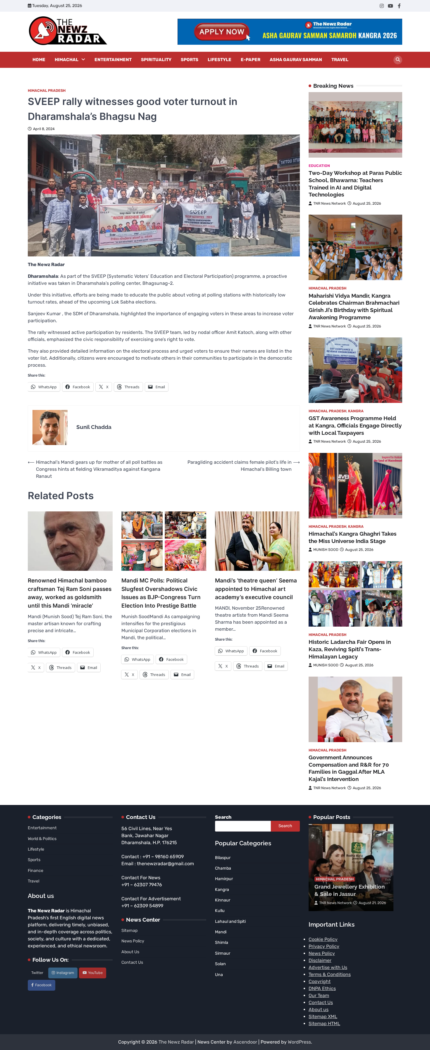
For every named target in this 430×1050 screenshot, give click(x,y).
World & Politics (42, 838)
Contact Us (132, 962)
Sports (189, 59)
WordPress (299, 1042)
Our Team (319, 995)
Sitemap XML (323, 1016)
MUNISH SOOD (325, 549)
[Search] (397, 60)
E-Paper (250, 59)
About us (318, 1009)
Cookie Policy (323, 939)
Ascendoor (245, 1042)
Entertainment (113, 59)
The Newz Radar (176, 1042)
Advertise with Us (328, 967)
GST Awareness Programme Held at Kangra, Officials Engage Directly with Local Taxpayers (355, 425)
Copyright (320, 981)
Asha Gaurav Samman (296, 59)
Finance (35, 870)
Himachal (66, 59)
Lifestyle (219, 59)
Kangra (356, 411)
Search (223, 817)
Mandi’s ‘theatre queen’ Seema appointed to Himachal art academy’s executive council (256, 589)
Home (38, 59)
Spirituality (156, 59)
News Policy (132, 941)
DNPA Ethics (322, 988)
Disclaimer (320, 960)
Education (319, 165)
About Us (130, 951)
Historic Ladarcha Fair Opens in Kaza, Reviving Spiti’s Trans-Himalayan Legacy (350, 649)
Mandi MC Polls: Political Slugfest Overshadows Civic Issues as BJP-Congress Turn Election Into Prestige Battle (161, 593)
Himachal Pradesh (47, 90)
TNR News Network (329, 203)
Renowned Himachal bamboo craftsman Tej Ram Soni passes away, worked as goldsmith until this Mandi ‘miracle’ (69, 593)
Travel (339, 59)
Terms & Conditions (330, 974)
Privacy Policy (324, 946)
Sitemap (129, 930)
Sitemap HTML (324, 1023)
